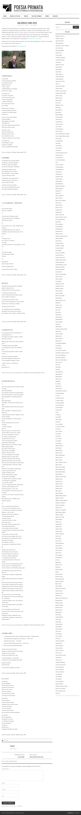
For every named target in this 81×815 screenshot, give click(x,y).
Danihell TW (58, 191)
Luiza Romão (59, 443)
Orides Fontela (59, 531)
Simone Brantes (59, 624)
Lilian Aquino (59, 419)
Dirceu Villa (58, 202)
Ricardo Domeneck (60, 579)
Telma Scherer (59, 643)
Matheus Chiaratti (59, 498)
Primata (26, 25)
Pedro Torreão (59, 550)
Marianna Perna (59, 486)
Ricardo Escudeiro (60, 581)
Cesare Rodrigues (59, 167)
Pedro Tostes (58, 552)
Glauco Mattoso (59, 279)
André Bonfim (59, 69)
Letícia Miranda (59, 407)
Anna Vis (58, 83)
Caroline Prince (59, 155)
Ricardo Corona (59, 576)
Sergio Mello (58, 622)
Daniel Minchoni (59, 183)
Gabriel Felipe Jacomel (61, 260)
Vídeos (26, 16)
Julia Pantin (58, 367)
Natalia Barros (59, 524)
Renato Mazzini (59, 569)
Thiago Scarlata (59, 648)
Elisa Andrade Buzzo (60, 219)
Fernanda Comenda (60, 245)
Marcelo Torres (59, 457)
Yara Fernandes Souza (60, 691)
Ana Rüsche (6, 740)
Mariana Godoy (59, 479)
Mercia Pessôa (59, 507)
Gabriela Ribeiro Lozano (61, 264)
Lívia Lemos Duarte (60, 426)
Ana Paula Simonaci (60, 60)
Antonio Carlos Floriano (61, 91)
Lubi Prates (58, 429)
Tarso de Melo (59, 636)
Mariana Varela (59, 483)
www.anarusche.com (21, 46)
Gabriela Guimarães (60, 262)
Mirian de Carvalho (60, 517)
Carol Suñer (58, 150)
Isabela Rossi (58, 314)
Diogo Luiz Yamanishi (61, 200)
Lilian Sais (58, 422)
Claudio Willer (59, 181)
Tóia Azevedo (59, 652)
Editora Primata (37, 16)
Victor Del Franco (60, 669)
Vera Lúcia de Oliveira (61, 664)
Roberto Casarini (59, 593)
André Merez (58, 72)
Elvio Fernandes (59, 224)
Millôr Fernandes (59, 514)
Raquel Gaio (58, 562)
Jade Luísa (58, 324)
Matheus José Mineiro (60, 502)
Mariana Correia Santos (61, 476)
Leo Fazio (58, 395)
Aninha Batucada (59, 79)
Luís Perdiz (58, 436)
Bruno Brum (58, 112)
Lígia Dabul (58, 417)
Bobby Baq (58, 107)
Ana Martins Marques (60, 57)
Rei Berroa (58, 567)
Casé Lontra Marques (60, 160)
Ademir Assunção (59, 38)
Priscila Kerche (59, 557)
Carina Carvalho (59, 124)
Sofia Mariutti (59, 626)
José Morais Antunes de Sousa (62, 352)
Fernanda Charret (59, 243)
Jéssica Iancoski (59, 338)
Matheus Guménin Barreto (61, 500)
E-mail (4, 789)
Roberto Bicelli (59, 591)
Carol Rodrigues (59, 141)
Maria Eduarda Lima (60, 469)
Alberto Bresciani (59, 43)
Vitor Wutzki (58, 679)
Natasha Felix (59, 526)
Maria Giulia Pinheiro (60, 472)
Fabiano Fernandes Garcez (61, 236)
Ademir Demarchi (60, 41)
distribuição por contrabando (34, 38)
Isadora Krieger (59, 322)
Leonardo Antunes (60, 398)
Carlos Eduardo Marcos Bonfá (62, 136)
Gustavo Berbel (21, 757)
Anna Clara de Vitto (60, 81)
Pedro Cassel (58, 541)
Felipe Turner (59, 241)
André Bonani (59, 67)
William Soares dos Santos (61, 686)
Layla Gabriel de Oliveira (61, 391)
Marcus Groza (59, 464)
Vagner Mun (58, 657)
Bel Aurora (58, 102)
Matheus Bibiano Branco (61, 495)
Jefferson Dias (59, 336)
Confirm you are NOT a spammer (12, 806)
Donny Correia (59, 207)
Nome (4, 783)
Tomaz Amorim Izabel (61, 655)
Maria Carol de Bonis (60, 467)
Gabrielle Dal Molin (60, 267)
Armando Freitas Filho (61, 93)
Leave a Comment (33, 25)
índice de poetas (15, 16)
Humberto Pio (59, 307)
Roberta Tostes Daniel (60, 588)
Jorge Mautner (59, 348)
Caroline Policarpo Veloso (61, 152)
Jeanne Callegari (59, 333)
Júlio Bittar (58, 381)
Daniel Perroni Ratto (60, 186)
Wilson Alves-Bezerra (60, 688)
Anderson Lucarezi (60, 64)
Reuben (57, 572)
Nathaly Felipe (59, 529)
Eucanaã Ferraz (59, 231)
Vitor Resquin (59, 676)
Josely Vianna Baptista (61, 355)
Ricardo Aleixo (59, 574)
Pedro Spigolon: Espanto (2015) (36, 757)
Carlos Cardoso (59, 131)
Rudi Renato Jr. (59, 612)
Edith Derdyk (59, 212)
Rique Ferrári (59, 583)
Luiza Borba (58, 441)
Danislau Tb (58, 193)
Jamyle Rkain (59, 326)
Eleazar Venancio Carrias (61, 217)
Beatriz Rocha (59, 100)
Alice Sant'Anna (59, 48)
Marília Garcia (59, 488)
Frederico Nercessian (60, 257)
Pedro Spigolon (59, 548)
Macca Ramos (59, 448)
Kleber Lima (58, 386)
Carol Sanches (59, 145)
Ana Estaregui (59, 55)
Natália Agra (58, 522)
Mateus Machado (59, 493)
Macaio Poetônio (59, 445)
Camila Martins (59, 122)
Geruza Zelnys (59, 272)
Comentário (6, 769)
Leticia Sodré (59, 410)
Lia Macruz (58, 414)
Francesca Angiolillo (60, 252)
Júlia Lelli (58, 364)
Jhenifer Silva (59, 341)
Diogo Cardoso (59, 198)
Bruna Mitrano (59, 110)
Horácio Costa (59, 305)
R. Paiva (57, 560)
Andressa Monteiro (60, 76)
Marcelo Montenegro (60, 455)
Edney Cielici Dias (60, 214)
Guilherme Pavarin (60, 283)
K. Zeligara (58, 383)
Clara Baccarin (59, 174)
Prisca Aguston (59, 555)
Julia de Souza (59, 362)
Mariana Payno (59, 481)
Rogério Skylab (59, 602)
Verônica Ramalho (60, 667)
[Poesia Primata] (26, 7)
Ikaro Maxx (58, 312)
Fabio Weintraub (59, 238)
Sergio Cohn (58, 619)
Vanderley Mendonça (60, 662)
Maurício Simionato (60, 505)
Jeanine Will (58, 331)
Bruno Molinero (59, 114)
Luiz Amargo (59, 438)
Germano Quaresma (60, 269)
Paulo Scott (58, 536)
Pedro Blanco (59, 538)
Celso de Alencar (59, 164)
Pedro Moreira (59, 545)
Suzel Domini (59, 633)
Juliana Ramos (59, 376)
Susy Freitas (58, 631)
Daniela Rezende (59, 188)
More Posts (13, 749)
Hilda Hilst (58, 302)
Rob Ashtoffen (59, 586)
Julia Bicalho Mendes (60, 357)
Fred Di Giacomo (59, 255)
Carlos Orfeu (58, 138)
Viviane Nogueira (59, 681)
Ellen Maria (58, 222)
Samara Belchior (59, 617)
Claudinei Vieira (59, 176)
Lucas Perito (58, 433)
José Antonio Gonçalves (61, 350)
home (4, 16)
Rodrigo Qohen (59, 600)
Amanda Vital (59, 52)
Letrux (57, 412)
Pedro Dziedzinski (60, 543)
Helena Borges (59, 298)
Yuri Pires (58, 693)
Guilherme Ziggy (59, 288)
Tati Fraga (58, 638)
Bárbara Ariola (59, 98)
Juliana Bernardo (59, 372)
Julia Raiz (58, 369)
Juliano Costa (58, 379)
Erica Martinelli (59, 226)
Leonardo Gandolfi (60, 402)
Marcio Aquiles (59, 460)
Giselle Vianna (59, 276)
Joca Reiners (58, 345)
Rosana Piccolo (59, 607)
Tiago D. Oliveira (60, 650)
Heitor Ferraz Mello (60, 295)
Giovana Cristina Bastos (61, 274)
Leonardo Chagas (59, 400)
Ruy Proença (58, 614)
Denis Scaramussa (60, 195)
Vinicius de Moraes (60, 672)
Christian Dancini (59, 169)
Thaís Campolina (59, 645)
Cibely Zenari (59, 172)
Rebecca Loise (59, 564)
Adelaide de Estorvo (60, 36)
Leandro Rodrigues (60, 393)
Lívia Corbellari (59, 424)
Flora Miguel (58, 250)
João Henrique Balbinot (61, 343)
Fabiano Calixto (59, 233)
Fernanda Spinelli (59, 248)
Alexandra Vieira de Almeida (62, 45)
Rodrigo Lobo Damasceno (61, 598)
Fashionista (70, 813)
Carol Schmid (59, 148)
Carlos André (58, 126)
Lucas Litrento (59, 431)
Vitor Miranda (59, 674)
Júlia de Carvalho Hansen (61, 360)
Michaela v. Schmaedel (61, 510)
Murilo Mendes (59, 519)
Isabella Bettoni (59, 319)
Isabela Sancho (59, 317)
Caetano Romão (59, 117)
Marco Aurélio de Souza (61, 462)
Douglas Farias (59, 210)
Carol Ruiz (58, 143)
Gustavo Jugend (59, 293)
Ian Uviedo (58, 310)
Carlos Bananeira (59, 129)
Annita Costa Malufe (60, 86)
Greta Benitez (59, 281)
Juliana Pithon (59, 374)
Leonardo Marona (60, 405)
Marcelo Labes (59, 452)
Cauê (57, 162)
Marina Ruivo (59, 491)
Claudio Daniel (59, 179)
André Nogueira (59, 74)
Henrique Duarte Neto (60, 300)
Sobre (47, 16)
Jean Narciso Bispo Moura (61, 329)
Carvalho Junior (59, 157)
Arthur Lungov (59, 95)
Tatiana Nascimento (60, 641)
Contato (55, 16)
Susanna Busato (59, 629)
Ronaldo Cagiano (59, 605)
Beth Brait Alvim (59, 105)
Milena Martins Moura (61, 512)
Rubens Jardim (59, 610)
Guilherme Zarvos (60, 286)
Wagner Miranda (59, 683)
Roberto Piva (58, 595)
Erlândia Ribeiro (59, 229)
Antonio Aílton (59, 88)
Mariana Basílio (59, 474)
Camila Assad (59, 119)
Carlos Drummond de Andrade (62, 133)
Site (3, 796)
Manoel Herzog (59, 450)
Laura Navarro (59, 388)
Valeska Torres (59, 660)
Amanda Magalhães (60, 50)
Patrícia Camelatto (60, 533)
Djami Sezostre (59, 205)
